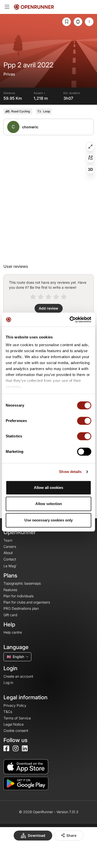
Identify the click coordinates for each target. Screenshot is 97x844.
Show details (70, 471)
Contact (9, 559)
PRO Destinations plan (21, 608)
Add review (48, 308)
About (8, 553)
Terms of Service (17, 718)
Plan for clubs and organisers (26, 602)
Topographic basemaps (22, 583)
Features (10, 590)
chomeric (30, 127)
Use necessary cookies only (48, 520)
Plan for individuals (18, 596)
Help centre (12, 632)
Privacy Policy (14, 705)
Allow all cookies (48, 487)
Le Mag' (10, 566)
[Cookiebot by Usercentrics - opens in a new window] (69, 319)
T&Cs (7, 711)
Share (71, 835)
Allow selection (48, 504)
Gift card (10, 615)
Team (7, 540)
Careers (9, 546)
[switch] (84, 421)
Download (36, 835)
